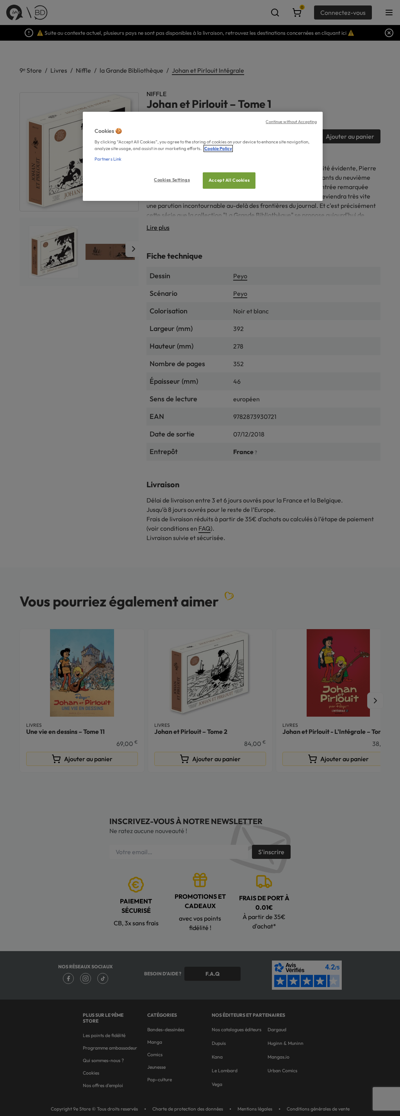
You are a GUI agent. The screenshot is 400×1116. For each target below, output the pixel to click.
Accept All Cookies (229, 180)
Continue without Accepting (291, 121)
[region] (203, 156)
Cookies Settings (172, 179)
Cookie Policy (218, 148)
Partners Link (108, 159)
